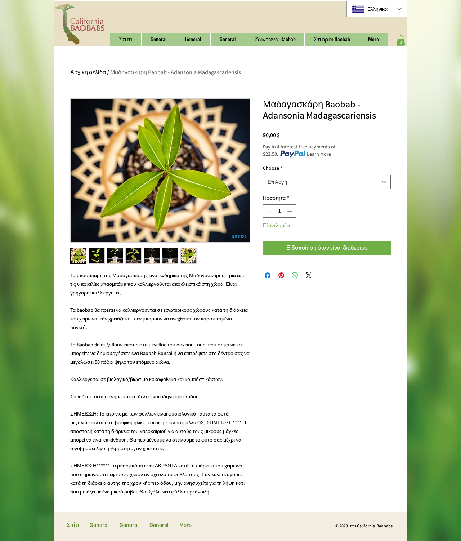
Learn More (319, 154)
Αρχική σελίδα (88, 72)
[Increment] (290, 211)
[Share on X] (308, 275)
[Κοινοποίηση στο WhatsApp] (295, 275)
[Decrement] (268, 211)
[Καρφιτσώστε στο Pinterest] (281, 275)
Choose (273, 168)
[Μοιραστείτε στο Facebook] (267, 275)
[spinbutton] (279, 211)
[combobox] (327, 182)
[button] (401, 40)
